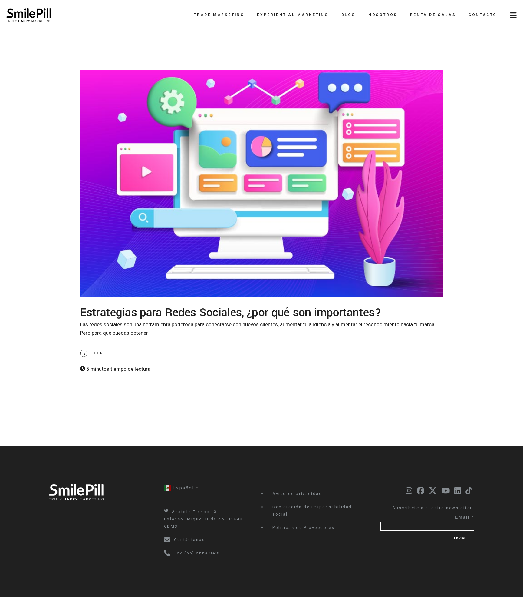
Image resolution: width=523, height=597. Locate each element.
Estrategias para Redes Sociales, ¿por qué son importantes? (230, 312)
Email (464, 517)
